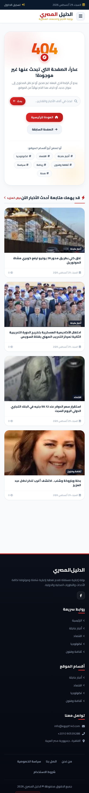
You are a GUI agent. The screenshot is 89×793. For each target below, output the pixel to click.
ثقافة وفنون (74, 651)
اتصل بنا (51, 761)
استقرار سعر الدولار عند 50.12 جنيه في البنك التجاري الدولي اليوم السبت (46, 409)
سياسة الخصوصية (29, 761)
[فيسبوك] (81, 595)
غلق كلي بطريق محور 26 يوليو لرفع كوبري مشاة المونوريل (47, 260)
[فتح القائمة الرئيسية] (80, 16)
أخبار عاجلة (75, 628)
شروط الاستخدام (44, 772)
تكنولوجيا (76, 644)
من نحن (67, 761)
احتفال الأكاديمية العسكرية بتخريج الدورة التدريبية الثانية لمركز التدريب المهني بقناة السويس (45, 334)
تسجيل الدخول (12, 4)
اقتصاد (77, 636)
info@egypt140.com (67, 726)
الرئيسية (77, 620)
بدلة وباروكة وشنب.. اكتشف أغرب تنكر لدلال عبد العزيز (48, 483)
